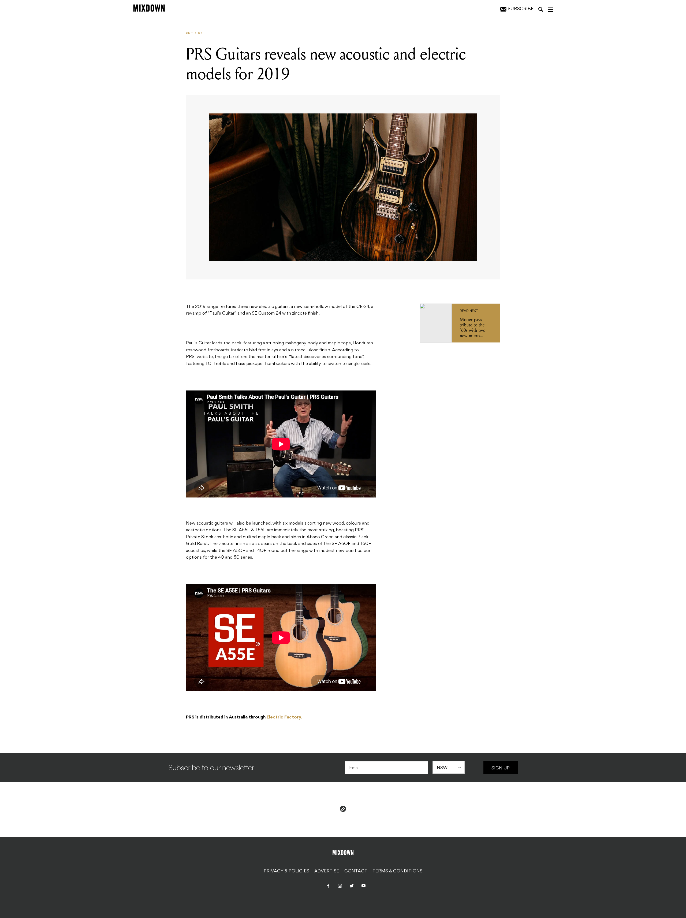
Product (195, 33)
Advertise (326, 871)
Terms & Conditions (397, 871)
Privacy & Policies (286, 871)
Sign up (500, 768)
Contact (355, 871)
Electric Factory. (284, 717)
